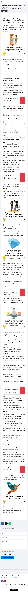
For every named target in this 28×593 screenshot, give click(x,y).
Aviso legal (14, 575)
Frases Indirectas (6, 2)
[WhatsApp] (9, 523)
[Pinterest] (5, 581)
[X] (6, 523)
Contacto (16, 577)
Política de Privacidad (6, 575)
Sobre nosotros (9, 577)
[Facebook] (2, 523)
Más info (4, 586)
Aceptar (14, 589)
